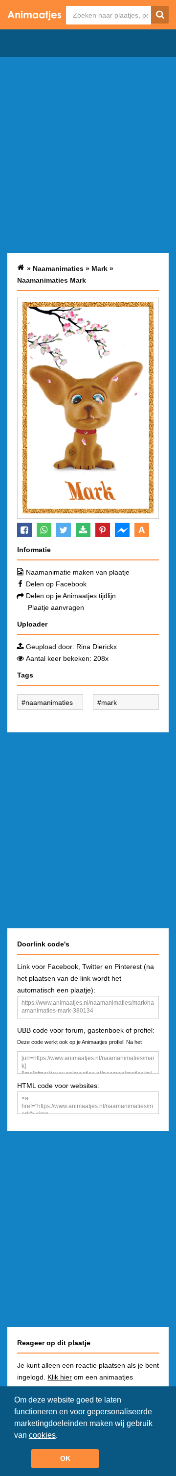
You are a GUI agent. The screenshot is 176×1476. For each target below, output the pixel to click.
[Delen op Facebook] (24, 530)
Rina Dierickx (96, 647)
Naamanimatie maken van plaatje (78, 572)
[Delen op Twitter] (63, 530)
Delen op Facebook (56, 584)
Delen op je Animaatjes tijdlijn (71, 596)
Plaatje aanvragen (56, 607)
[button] (61, 1435)
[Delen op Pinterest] (102, 530)
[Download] (83, 530)
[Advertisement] (88, 155)
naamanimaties (49, 702)
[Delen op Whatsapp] (44, 530)
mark (109, 702)
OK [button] (65, 1458)
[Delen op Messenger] (122, 530)
